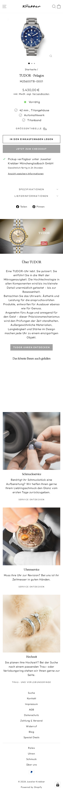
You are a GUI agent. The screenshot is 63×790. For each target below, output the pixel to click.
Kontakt (31, 698)
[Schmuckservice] (31, 441)
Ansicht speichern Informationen (25, 173)
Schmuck (31, 759)
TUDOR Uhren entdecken (31, 347)
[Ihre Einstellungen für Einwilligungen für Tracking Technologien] (57, 784)
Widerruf (31, 726)
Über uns (31, 764)
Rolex (31, 747)
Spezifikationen (31, 189)
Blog (31, 731)
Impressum (31, 704)
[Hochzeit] (31, 623)
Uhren (31, 753)
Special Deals (31, 737)
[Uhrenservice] (31, 536)
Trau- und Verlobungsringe (31, 682)
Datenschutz (31, 715)
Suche (31, 692)
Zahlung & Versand (31, 720)
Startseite (31, 69)
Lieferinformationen (31, 195)
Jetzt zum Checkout (31, 149)
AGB (31, 709)
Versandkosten (40, 94)
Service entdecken (32, 499)
